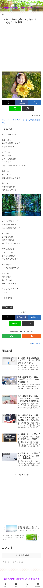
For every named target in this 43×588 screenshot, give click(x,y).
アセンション (8, 307)
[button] (28, 108)
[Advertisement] (21, 47)
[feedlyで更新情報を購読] (11, 336)
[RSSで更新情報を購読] (31, 336)
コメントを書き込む (21, 555)
